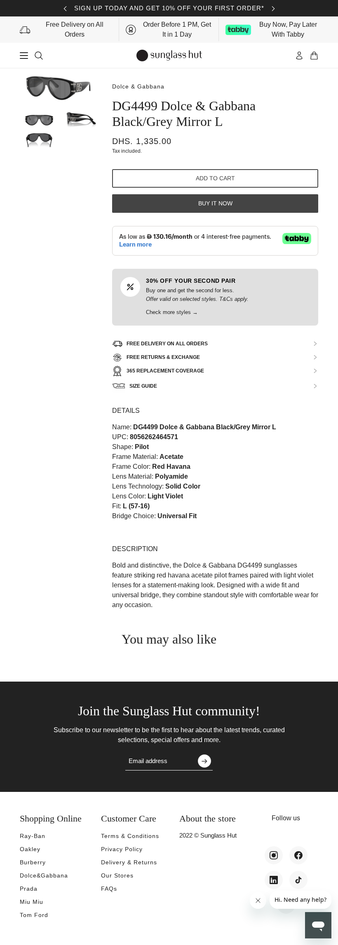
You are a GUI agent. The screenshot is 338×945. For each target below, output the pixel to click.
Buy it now (215, 203)
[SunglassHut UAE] (169, 55)
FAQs (109, 888)
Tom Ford (34, 915)
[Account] (299, 55)
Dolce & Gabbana (138, 86)
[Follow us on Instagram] (274, 855)
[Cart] (314, 55)
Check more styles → (172, 312)
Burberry (33, 862)
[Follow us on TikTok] (298, 880)
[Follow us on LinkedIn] (274, 880)
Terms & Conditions (130, 836)
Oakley (30, 849)
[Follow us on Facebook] (298, 855)
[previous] (65, 8)
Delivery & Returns (129, 862)
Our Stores (117, 875)
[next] (273, 8)
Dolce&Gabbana (44, 875)
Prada (29, 888)
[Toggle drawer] (24, 55)
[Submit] (204, 761)
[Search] (39, 55)
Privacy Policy (122, 849)
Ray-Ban (32, 836)
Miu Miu (31, 901)
